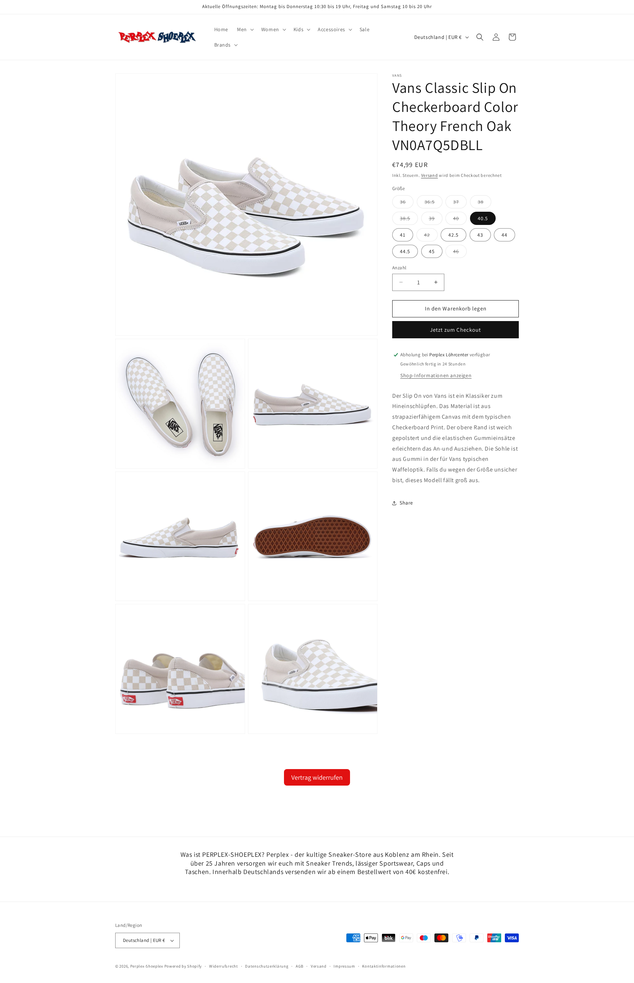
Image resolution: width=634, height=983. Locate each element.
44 (504, 235)
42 (431, 236)
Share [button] (406, 502)
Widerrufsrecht (223, 966)
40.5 (483, 218)
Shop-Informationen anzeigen (435, 375)
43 (480, 235)
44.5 (405, 251)
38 (484, 203)
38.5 (409, 220)
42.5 (453, 235)
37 (460, 203)
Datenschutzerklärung (266, 966)
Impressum (344, 966)
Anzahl (399, 268)
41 (402, 235)
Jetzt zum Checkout (455, 329)
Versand (429, 175)
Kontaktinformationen (383, 966)
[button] (245, 29)
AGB (299, 966)
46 (460, 253)
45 (432, 251)
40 (460, 220)
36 (406, 203)
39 (435, 220)
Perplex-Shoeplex (146, 966)
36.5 (433, 203)
